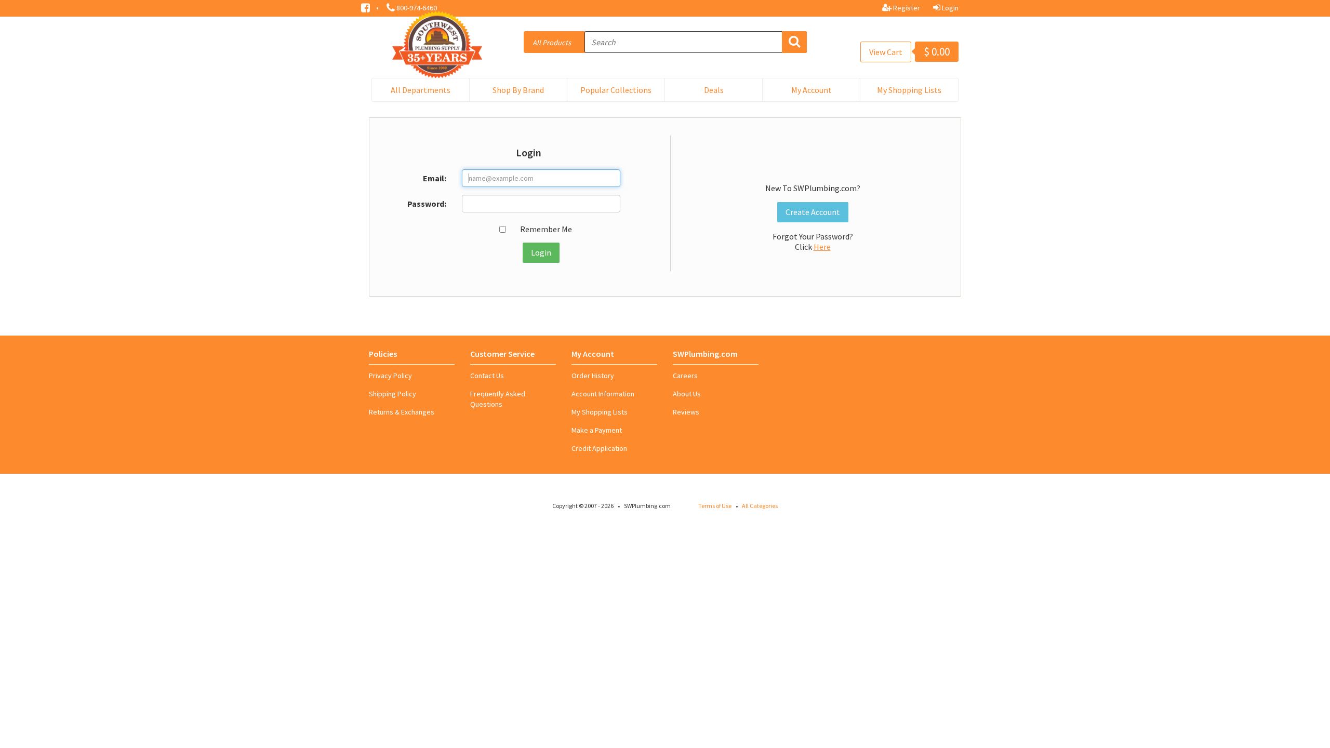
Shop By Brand (518, 90)
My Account (811, 90)
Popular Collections (615, 90)
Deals (714, 90)
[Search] (794, 42)
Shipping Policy (392, 393)
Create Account (813, 212)
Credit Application (599, 448)
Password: (426, 203)
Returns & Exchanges (401, 412)
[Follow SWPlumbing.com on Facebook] (366, 6)
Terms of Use (715, 506)
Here (822, 247)
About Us (687, 393)
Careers (685, 375)
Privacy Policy (390, 375)
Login (949, 7)
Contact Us (487, 375)
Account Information (602, 393)
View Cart (885, 52)
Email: (434, 178)
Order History (592, 375)
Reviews (686, 412)
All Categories (760, 506)
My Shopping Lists (909, 90)
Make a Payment (596, 430)
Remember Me (546, 229)
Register (906, 7)
